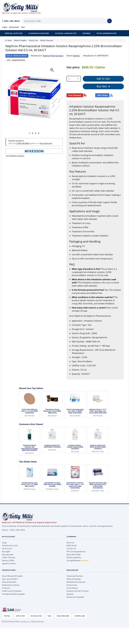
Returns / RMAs (8, 560)
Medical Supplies (14, 33)
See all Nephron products (15, 156)
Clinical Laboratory (66, 33)
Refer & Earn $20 (9, 582)
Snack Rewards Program (12, 576)
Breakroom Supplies (75, 597)
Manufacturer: (36, 56)
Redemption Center (10, 585)
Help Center (72, 545)
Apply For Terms (9, 563)
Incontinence (72, 588)
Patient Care (72, 585)
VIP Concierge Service (76, 551)
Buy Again (6, 551)
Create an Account (10, 545)
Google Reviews (78, 560)
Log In (4, 27)
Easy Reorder (7, 554)
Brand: (69, 56)
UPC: (9, 60)
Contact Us (71, 548)
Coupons (6, 588)
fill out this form (46, 143)
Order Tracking (8, 557)
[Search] (109, 21)
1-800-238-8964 (11, 21)
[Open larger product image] (34, 97)
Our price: (73, 67)
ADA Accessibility (74, 557)
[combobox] (74, 78)
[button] (7, 100)
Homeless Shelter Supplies (13, 594)
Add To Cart (103, 78)
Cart (23, 27)
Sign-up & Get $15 (10, 579)
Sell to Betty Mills (74, 554)
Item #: (9, 56)
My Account (14, 27)
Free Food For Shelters (11, 591)
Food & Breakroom (107, 33)
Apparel (87, 33)
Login (4, 542)
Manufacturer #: (89, 56)
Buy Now (102, 86)
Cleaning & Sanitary (38, 33)
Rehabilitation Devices (76, 582)
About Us (70, 542)
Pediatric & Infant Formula (77, 591)
